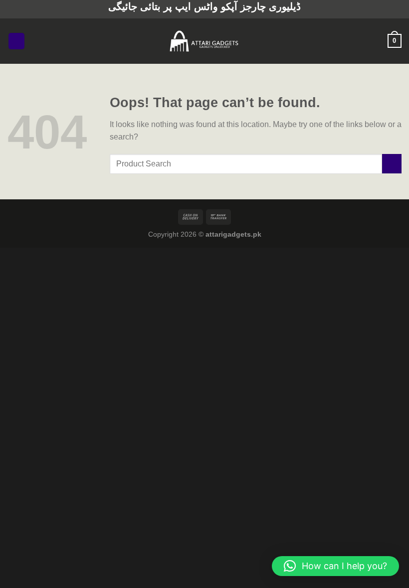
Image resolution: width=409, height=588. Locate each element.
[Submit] (392, 163)
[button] (335, 566)
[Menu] (16, 41)
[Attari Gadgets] (204, 40)
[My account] (376, 41)
